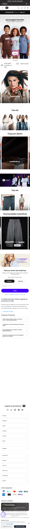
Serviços (4, 465)
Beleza (4, 441)
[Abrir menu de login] (22, 8)
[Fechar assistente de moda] (27, 504)
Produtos (4, 460)
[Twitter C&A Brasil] (19, 410)
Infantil (4, 425)
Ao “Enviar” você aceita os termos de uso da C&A (15, 294)
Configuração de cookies (6, 526)
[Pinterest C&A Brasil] (15, 410)
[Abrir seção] (17, 416)
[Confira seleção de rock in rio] (15, 186)
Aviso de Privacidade (9, 523)
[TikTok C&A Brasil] (11, 410)
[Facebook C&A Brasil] (22, 410)
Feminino (9, 281)
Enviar (15, 290)
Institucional (5, 455)
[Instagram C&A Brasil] (8, 410)
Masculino (20, 281)
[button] (18, 8)
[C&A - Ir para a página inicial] (7, 8)
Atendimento (5, 475)
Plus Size (4, 435)
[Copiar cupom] (26, 4)
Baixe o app (5, 470)
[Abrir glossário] (16, 448)
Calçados (4, 430)
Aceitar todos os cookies (20, 526)
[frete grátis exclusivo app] (15, 14)
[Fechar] (28, 523)
